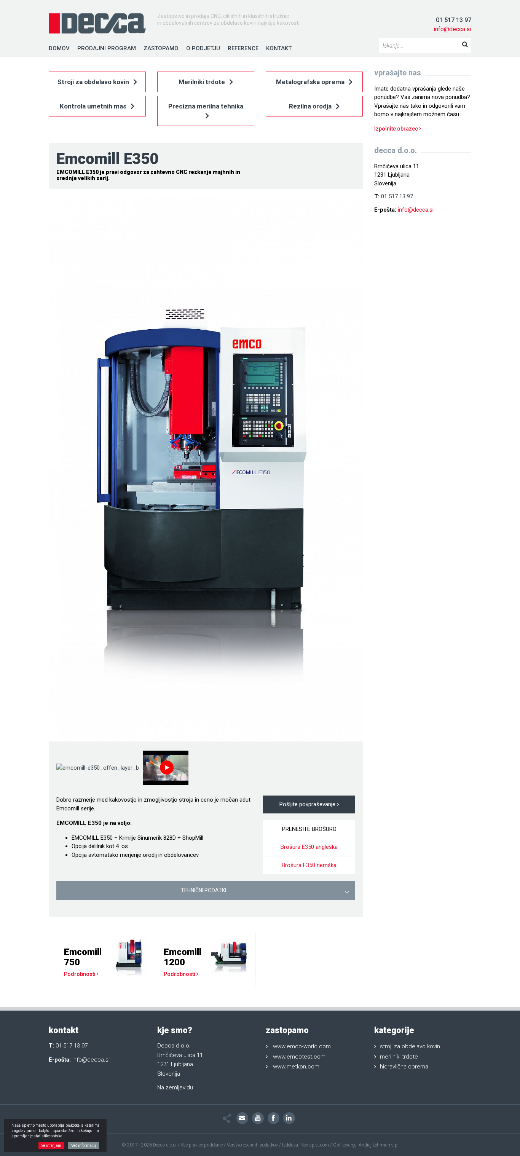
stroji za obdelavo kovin (410, 1046)
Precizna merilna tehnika (205, 106)
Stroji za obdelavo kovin (94, 82)
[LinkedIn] (289, 1118)
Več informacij (83, 1145)
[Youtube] (258, 1118)
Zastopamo (161, 48)
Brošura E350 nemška (309, 865)
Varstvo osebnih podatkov (252, 1145)
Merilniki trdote (203, 82)
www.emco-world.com (302, 1046)
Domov (59, 48)
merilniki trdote (399, 1056)
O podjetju (203, 48)
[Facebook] (273, 1118)
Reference (243, 48)
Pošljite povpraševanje (308, 804)
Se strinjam (51, 1145)
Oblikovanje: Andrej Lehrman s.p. (366, 1145)
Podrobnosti (80, 974)
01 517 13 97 (453, 20)
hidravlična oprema (404, 1066)
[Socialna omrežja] (227, 1118)
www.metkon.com (296, 1066)
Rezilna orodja (311, 106)
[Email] (242, 1118)
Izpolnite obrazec (396, 129)
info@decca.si (452, 29)
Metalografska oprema (311, 82)
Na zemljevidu (175, 1087)
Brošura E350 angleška (309, 846)
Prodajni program (106, 48)
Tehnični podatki (203, 890)
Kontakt (279, 48)
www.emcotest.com (299, 1056)
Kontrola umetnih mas (94, 106)
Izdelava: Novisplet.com (305, 1145)
